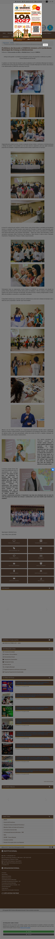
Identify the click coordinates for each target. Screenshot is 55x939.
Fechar (45, 44)
